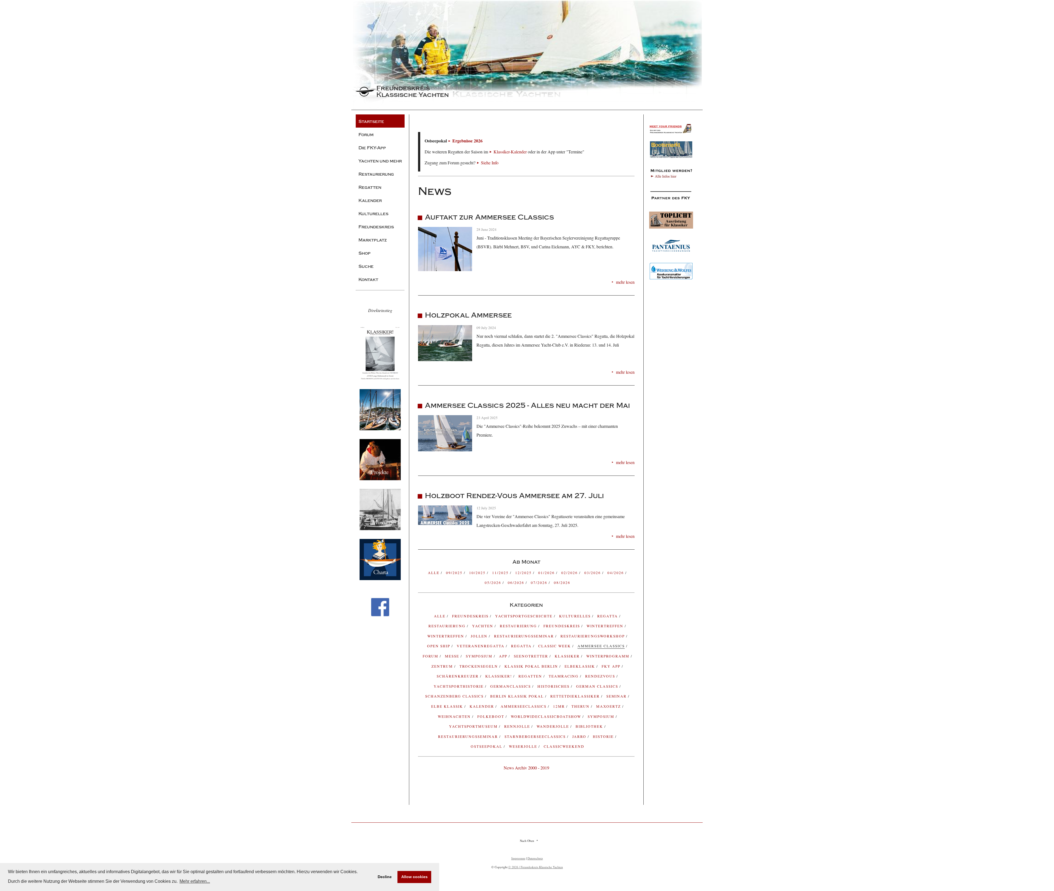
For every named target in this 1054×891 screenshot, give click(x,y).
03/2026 (593, 572)
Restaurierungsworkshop (593, 636)
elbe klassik (447, 706)
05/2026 (494, 582)
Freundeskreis (562, 625)
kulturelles (575, 616)
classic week (555, 645)
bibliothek (590, 726)
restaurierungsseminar (468, 736)
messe (453, 656)
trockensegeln (479, 666)
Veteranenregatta (481, 645)
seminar (617, 696)
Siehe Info (489, 162)
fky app (612, 666)
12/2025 (524, 572)
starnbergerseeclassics (535, 736)
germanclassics (511, 686)
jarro (580, 736)
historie (604, 736)
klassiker (568, 656)
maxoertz (609, 706)
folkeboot (491, 716)
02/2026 (570, 572)
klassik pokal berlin (531, 666)
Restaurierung (519, 625)
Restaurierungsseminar (524, 636)
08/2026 (562, 582)
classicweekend (564, 746)
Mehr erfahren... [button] (195, 881)
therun (581, 706)
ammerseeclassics (524, 706)
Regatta (522, 645)
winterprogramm (608, 656)
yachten (483, 625)
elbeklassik (580, 666)
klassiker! (499, 676)
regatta (608, 616)
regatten (530, 676)
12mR (559, 706)
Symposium (602, 716)
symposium (480, 656)
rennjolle (517, 726)
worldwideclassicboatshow (546, 716)
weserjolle (524, 746)
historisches (554, 686)
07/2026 (540, 582)
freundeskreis (471, 616)
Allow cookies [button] (414, 877)
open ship (439, 645)
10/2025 (478, 572)
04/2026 (616, 572)
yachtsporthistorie (459, 686)
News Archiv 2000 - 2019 (526, 768)
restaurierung (447, 625)
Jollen (480, 636)
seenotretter (532, 656)
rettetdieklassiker (575, 696)
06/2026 (517, 582)
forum (431, 656)
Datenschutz (535, 858)
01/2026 (547, 572)
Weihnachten (455, 716)
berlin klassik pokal (517, 696)
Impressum (518, 858)
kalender (482, 706)
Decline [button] (385, 877)
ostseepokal (487, 746)
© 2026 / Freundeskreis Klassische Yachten (535, 867)
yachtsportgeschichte (524, 616)
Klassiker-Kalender (510, 151)
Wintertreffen (606, 625)
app (504, 656)
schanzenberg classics (455, 696)
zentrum (442, 666)
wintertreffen (446, 636)
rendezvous (600, 676)
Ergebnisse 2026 (467, 140)
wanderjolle (553, 726)
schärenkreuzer (458, 676)
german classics (597, 686)
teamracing (564, 676)
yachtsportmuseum (474, 726)
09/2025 (455, 572)
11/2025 (501, 572)
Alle (434, 572)
